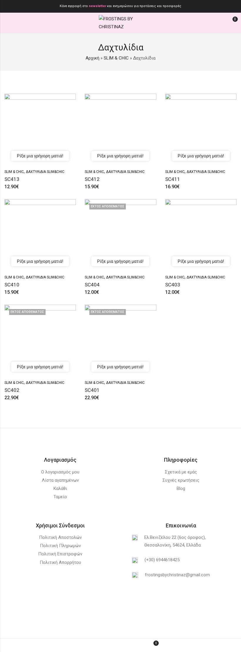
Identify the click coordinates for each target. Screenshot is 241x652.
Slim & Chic (14, 172)
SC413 (11, 179)
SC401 (92, 390)
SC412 (92, 179)
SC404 (92, 285)
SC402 (11, 390)
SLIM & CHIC (116, 58)
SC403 (172, 285)
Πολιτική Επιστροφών (60, 554)
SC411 (172, 179)
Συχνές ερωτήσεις (181, 480)
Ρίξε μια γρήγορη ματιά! (40, 156)
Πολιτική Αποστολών (60, 537)
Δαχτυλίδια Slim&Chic (45, 172)
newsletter (98, 6)
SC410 (11, 285)
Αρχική (92, 58)
